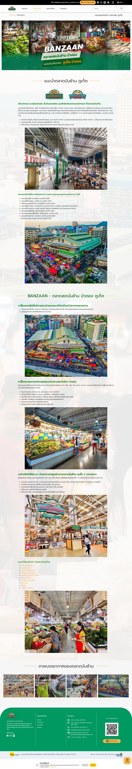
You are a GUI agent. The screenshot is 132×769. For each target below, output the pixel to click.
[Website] (108, 2)
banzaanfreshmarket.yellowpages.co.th (81, 734)
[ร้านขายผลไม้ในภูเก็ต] (113, 685)
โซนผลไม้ (24, 583)
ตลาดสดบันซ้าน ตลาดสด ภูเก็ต (55, 754)
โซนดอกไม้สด (26, 578)
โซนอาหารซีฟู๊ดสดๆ (28, 570)
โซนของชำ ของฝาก (28, 573)
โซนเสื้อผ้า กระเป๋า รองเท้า (30, 575)
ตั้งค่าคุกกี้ (85, 765)
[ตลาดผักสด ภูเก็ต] (82, 685)
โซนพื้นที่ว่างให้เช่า (27, 588)
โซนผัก (23, 585)
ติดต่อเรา (63, 8)
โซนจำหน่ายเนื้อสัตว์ (28, 580)
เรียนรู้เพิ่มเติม (53, 767)
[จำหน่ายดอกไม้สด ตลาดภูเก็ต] (18, 685)
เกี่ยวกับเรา (37, 8)
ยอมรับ (93, 765)
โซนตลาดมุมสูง (26, 565)
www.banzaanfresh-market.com (79, 733)
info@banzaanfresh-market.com (80, 730)
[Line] (105, 2)
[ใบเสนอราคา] (113, 2)
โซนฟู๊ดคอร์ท (25, 568)
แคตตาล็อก (51, 8)
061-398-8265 (75, 727)
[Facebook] (98, 2)
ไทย (121, 2)
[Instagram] (101, 2)
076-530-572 (83, 727)
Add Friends (113, 741)
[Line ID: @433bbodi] (111, 729)
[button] (21, 700)
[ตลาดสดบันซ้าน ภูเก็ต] (50, 685)
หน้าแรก (24, 8)
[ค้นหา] (121, 9)
